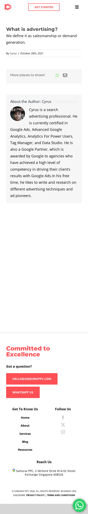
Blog (25, 442)
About (25, 425)
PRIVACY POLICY (35, 495)
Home (25, 417)
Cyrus (13, 53)
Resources (25, 450)
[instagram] (63, 432)
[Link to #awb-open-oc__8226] (77, 7)
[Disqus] (44, 254)
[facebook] (63, 418)
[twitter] (63, 425)
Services (25, 434)
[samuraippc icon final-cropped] (8, 5)
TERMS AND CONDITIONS (61, 495)
